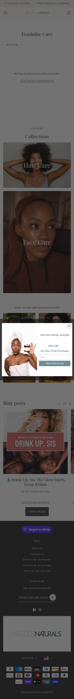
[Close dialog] (69, 326)
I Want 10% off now (54, 363)
